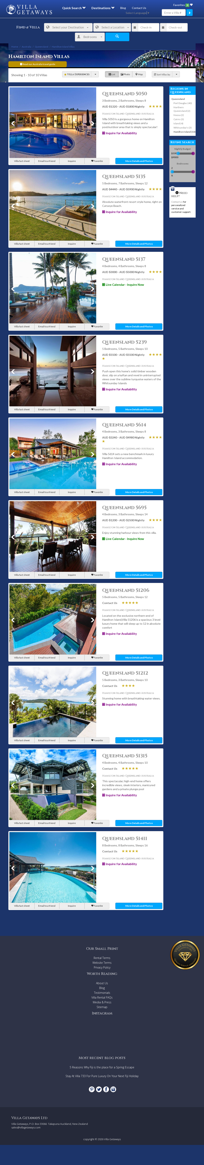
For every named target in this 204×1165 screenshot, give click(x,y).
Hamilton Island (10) (184, 131)
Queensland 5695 (124, 508)
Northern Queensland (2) (182, 109)
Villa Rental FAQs (102, 997)
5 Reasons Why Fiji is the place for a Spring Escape (102, 1067)
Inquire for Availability (121, 133)
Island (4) (178, 123)
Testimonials (102, 993)
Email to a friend (46, 160)
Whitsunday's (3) (183, 127)
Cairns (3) (179, 119)
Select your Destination (68, 27)
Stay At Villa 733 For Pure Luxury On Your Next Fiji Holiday (102, 1076)
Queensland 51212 (125, 673)
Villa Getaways (112, 1139)
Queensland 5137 (123, 259)
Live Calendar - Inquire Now (124, 284)
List (113, 74)
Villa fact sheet (22, 160)
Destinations (101, 8)
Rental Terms (102, 958)
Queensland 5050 (124, 94)
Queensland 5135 (123, 176)
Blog (123, 8)
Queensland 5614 (124, 425)
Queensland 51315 (124, 756)
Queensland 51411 (124, 838)
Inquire (72, 160)
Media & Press (102, 1002)
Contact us (177, 201)
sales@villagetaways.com (25, 1127)
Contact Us (139, 8)
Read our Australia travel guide (38, 64)
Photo (126, 74)
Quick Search (72, 8)
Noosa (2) (179, 115)
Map (140, 74)
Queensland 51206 (125, 590)
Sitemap (102, 1007)
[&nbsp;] (95, 74)
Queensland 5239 (124, 342)
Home (14, 46)
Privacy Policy (102, 967)
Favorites (180, 5)
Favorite (98, 160)
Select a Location (113, 27)
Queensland (178, 98)
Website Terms (102, 963)
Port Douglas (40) (183, 103)
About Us (102, 983)
